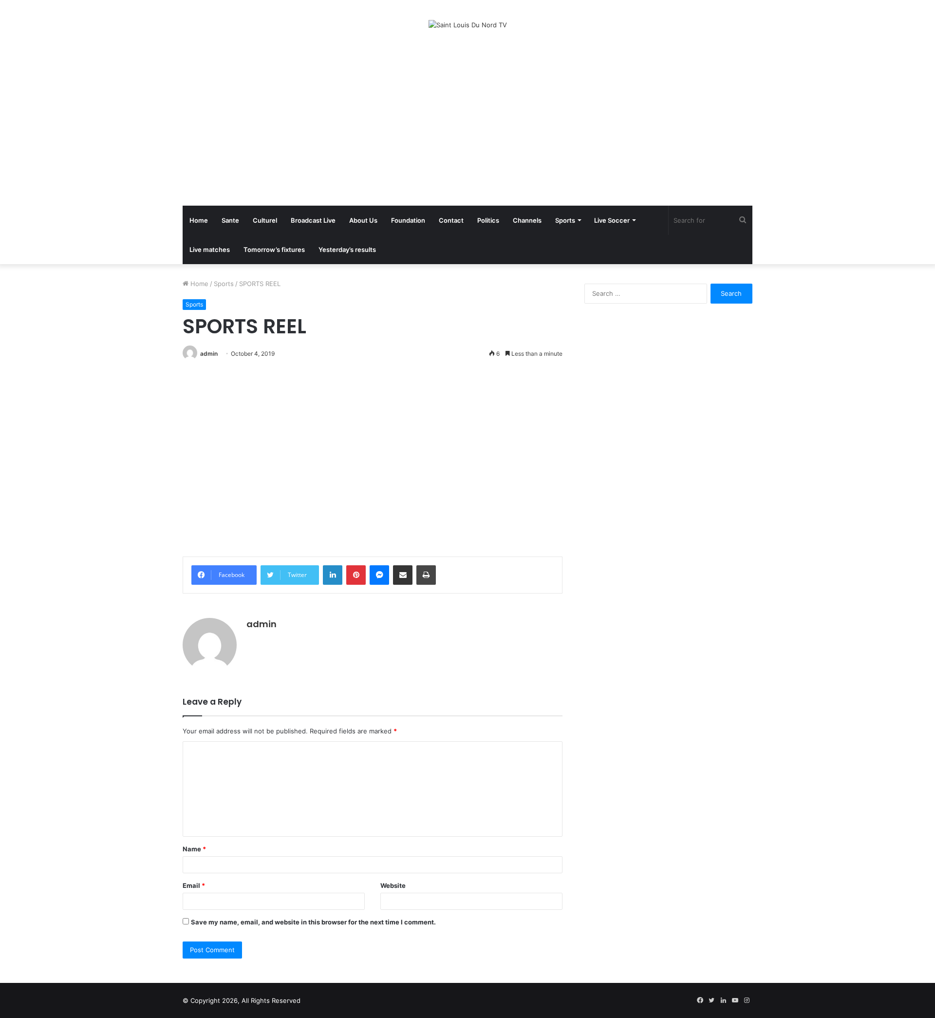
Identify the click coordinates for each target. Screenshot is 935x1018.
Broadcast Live (313, 220)
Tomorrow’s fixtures (274, 249)
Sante (230, 220)
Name (194, 849)
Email (194, 885)
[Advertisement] (467, 118)
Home (198, 220)
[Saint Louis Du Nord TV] (468, 24)
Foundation (408, 220)
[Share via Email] (402, 575)
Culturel (265, 220)
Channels (527, 220)
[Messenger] (379, 575)
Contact (451, 220)
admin (209, 353)
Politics (488, 220)
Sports (565, 220)
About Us (363, 220)
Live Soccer (612, 220)
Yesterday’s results (347, 249)
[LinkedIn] (332, 575)
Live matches (209, 249)
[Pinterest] (356, 575)
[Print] (426, 575)
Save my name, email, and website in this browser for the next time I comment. (313, 922)
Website (393, 885)
